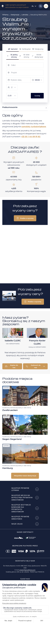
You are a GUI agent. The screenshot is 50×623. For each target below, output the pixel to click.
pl (33, 6)
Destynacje (15, 15)
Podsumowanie (9, 107)
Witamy (5, 15)
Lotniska (25, 15)
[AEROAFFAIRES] (2, 6)
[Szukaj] (40, 6)
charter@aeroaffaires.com (27, 570)
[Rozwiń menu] (46, 6)
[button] (25, 218)
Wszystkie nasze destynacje (25, 476)
